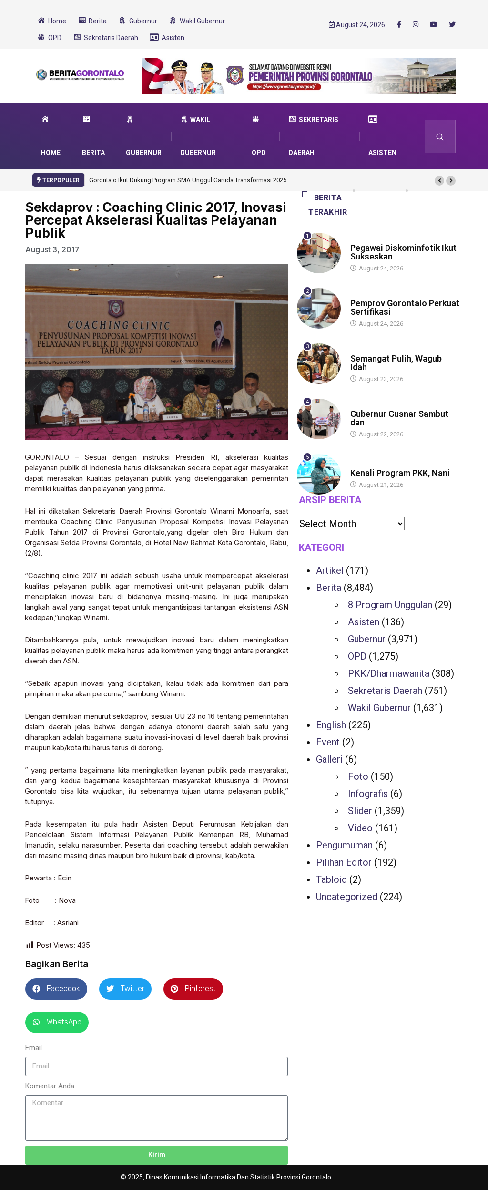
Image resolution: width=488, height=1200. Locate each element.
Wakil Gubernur (379, 708)
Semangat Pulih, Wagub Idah (396, 362)
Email (33, 1048)
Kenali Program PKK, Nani (400, 473)
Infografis (368, 793)
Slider (360, 811)
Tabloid (331, 879)
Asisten (363, 622)
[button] (439, 181)
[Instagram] (415, 24)
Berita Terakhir (327, 205)
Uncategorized (346, 896)
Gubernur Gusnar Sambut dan (399, 418)
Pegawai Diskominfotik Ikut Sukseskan (403, 252)
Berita (359, 239)
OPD (357, 656)
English (331, 725)
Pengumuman (344, 845)
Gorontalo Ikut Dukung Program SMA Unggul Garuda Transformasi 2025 (187, 180)
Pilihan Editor (344, 862)
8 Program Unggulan (390, 604)
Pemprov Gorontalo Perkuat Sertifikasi (404, 307)
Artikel (330, 570)
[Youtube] (433, 24)
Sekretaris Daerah (385, 690)
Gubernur (367, 639)
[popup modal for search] (440, 136)
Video (360, 828)
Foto (358, 776)
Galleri (329, 759)
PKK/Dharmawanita (388, 673)
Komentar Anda (49, 1086)
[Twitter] (452, 24)
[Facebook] (399, 24)
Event (328, 742)
